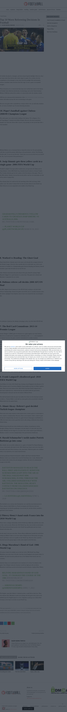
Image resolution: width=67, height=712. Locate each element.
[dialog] (33, 356)
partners (13, 346)
